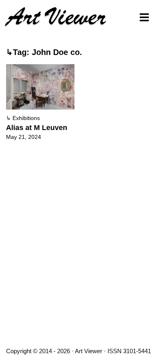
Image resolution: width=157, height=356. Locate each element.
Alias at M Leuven (36, 128)
